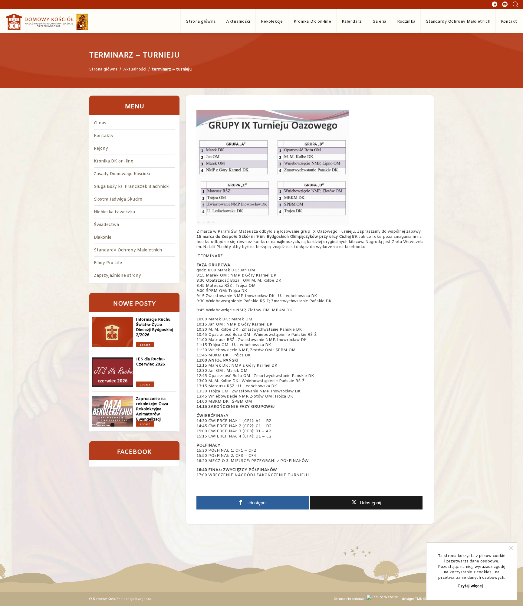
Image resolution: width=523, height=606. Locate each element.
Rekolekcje (272, 21)
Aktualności (238, 21)
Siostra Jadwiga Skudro (118, 199)
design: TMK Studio (418, 599)
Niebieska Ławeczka (114, 212)
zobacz (145, 345)
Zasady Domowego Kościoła (122, 174)
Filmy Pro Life (108, 263)
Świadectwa (106, 225)
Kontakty (103, 136)
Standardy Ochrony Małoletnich (458, 21)
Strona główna (200, 21)
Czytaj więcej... (471, 586)
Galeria (379, 21)
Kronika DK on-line (312, 21)
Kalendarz (352, 21)
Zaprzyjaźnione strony (117, 276)
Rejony (101, 149)
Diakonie (102, 238)
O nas (100, 123)
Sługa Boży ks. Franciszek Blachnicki (131, 187)
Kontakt (509, 21)
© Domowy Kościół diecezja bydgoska (120, 599)
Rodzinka (406, 21)
